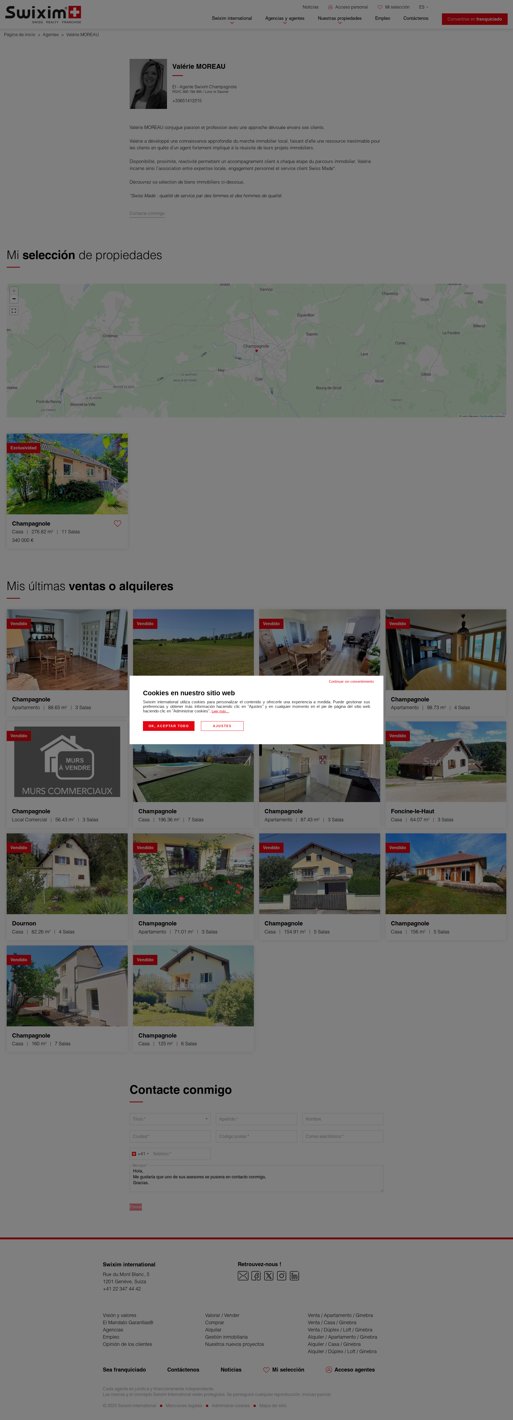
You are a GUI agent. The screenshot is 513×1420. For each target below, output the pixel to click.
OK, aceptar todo (169, 726)
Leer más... (220, 711)
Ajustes (222, 726)
